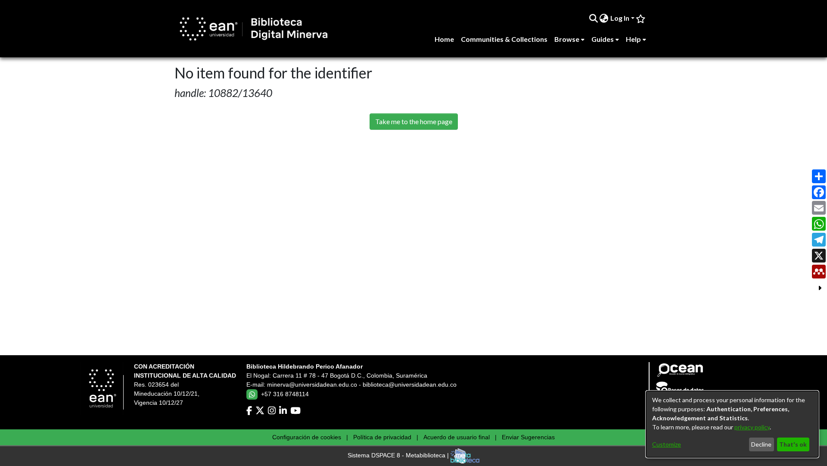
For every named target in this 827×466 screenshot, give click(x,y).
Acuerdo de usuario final (456, 437)
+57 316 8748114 (285, 394)
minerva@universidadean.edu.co (312, 384)
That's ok (793, 444)
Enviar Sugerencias (528, 437)
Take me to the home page (413, 121)
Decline (761, 444)
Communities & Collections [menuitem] (504, 39)
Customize (666, 444)
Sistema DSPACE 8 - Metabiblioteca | (399, 455)
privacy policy (752, 427)
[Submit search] (593, 18)
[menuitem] (604, 18)
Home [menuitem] (444, 39)
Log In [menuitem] (619, 18)
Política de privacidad (382, 437)
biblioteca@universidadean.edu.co (410, 384)
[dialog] (732, 424)
